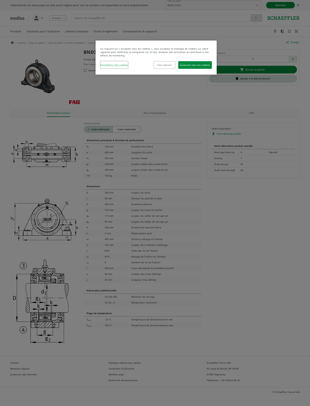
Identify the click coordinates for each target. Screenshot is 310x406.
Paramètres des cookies (114, 64)
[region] (156, 58)
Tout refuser (164, 65)
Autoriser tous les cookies (195, 65)
